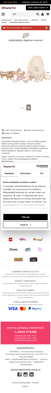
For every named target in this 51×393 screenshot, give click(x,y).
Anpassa (24, 225)
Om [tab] (41, 173)
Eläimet (43, 20)
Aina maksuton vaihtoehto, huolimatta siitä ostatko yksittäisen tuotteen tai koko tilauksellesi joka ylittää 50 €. (25, 274)
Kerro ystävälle (11, 133)
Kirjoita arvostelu (35, 130)
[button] (47, 14)
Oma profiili (14, 352)
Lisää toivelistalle (13, 130)
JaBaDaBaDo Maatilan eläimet (19, 22)
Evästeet (44, 360)
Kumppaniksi (38, 362)
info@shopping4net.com (25, 341)
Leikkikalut (34, 20)
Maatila (4, 22)
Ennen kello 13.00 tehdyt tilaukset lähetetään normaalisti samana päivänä (25, 283)
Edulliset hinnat (26, 357)
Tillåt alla (25, 217)
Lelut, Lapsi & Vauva (21, 20)
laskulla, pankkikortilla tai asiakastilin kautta (25, 303)
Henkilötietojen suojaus (20, 362)
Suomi (25, 387)
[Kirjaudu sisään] (42, 14)
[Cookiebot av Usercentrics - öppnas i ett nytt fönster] (36, 166)
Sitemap (35, 383)
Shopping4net (6, 20)
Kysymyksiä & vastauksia (32, 352)
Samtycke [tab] (9, 173)
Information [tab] (25, 173)
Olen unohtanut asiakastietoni (20, 354)
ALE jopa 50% (10, 2)
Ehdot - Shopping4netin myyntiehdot (21, 360)
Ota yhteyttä (41, 354)
